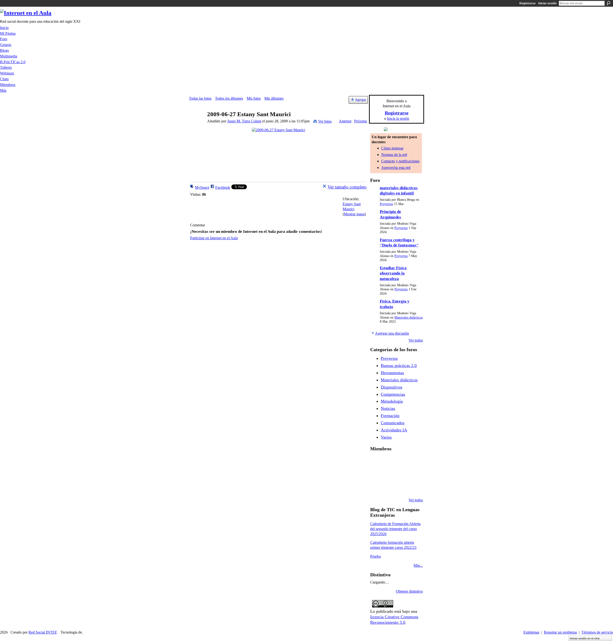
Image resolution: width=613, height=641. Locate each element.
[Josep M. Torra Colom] (196, 123)
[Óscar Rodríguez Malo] (400, 461)
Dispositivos (391, 387)
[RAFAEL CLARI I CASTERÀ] (388, 461)
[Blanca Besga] (400, 474)
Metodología (392, 401)
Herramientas (392, 372)
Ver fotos (325, 121)
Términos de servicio (597, 632)
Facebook (222, 187)
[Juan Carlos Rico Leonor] (388, 474)
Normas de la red (394, 155)
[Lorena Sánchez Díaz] (376, 474)
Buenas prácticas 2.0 (399, 365)
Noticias (388, 408)
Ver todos (416, 340)
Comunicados (392, 422)
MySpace (202, 187)
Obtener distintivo (409, 591)
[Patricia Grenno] (400, 487)
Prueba (375, 556)
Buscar (608, 3)
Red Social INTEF (42, 632)
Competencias (393, 394)
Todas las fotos (200, 98)
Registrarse (527, 3)
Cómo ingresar (392, 148)
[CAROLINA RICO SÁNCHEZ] (412, 487)
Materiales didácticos (408, 317)
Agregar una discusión (392, 333)
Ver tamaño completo (347, 186)
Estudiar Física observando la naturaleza (393, 273)
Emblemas (531, 632)
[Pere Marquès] (376, 487)
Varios (386, 437)
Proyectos (386, 204)
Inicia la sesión (398, 118)
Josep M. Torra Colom (244, 121)
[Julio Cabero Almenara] (388, 487)
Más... (418, 565)
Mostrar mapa (354, 214)
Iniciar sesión (547, 3)
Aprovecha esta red (395, 168)
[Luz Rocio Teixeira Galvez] (412, 474)
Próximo (360, 121)
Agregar (360, 100)
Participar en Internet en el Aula (214, 238)
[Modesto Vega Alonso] (412, 461)
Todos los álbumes (229, 98)
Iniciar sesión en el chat (585, 638)
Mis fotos (254, 98)
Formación (390, 415)
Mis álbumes (274, 98)
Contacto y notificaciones (400, 161)
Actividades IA (394, 430)
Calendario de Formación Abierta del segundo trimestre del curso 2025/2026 (395, 529)
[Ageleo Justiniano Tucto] (376, 461)
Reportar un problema (560, 632)
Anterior (345, 121)
